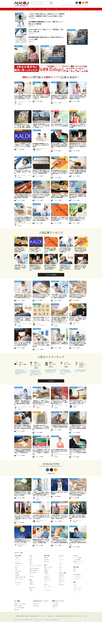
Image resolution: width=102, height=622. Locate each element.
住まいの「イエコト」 (19, 579)
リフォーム (17, 561)
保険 (30, 561)
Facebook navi (55, 605)
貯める (31, 557)
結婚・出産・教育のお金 (34, 568)
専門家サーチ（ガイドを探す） (20, 603)
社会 (60, 582)
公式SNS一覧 (78, 5)
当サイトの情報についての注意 (70, 616)
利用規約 (36, 616)
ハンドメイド (46, 574)
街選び (16, 569)
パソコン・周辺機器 (77, 557)
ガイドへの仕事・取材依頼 (19, 607)
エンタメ (75, 584)
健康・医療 (46, 555)
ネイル (60, 565)
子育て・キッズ (47, 580)
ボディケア (61, 563)
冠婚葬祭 (46, 571)
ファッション (73, 9)
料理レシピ (46, 569)
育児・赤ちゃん (47, 578)
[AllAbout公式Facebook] (76, 3)
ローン (31, 574)
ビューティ (35, 9)
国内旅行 (31, 583)
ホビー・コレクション (78, 588)
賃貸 (16, 567)
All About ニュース (36, 603)
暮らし (44, 9)
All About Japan (36, 605)
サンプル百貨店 (55, 603)
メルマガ (72, 5)
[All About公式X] (80, 3)
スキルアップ (61, 576)
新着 (22, 9)
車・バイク (83, 9)
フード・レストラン (48, 586)
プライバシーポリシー (43, 616)
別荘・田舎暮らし (18, 571)
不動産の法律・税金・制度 (20, 577)
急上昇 (18, 9)
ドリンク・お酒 (47, 590)
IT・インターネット (77, 563)
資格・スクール (62, 578)
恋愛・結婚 (48, 9)
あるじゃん (32, 576)
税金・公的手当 (33, 572)
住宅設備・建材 (18, 563)
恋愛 (74, 569)
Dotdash (85, 619)
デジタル (39, 9)
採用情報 (22, 616)
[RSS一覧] (83, 3)
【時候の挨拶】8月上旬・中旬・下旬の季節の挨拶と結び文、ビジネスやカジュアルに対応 (65, 372)
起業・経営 (61, 580)
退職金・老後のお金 (33, 570)
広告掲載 (31, 616)
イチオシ (54, 607)
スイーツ (46, 588)
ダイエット (61, 567)
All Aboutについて (51, 616)
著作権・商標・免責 (60, 616)
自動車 (31, 589)
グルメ (78, 9)
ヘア (60, 561)
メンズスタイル (61, 9)
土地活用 (16, 573)
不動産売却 (17, 575)
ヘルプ (85, 616)
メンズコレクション (77, 576)
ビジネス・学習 (54, 9)
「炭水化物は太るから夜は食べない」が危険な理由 (80, 370)
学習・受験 (61, 584)
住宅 (24, 9)
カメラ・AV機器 (77, 559)
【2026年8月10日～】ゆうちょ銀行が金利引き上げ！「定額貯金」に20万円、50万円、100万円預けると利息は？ (35, 373)
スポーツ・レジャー (77, 590)
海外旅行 (31, 582)
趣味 (69, 9)
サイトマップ (65, 5)
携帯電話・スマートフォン (79, 561)
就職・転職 (61, 574)
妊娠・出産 (46, 576)
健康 (31, 9)
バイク (31, 591)
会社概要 (17, 616)
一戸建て (16, 557)
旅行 (66, 9)
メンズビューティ (77, 578)
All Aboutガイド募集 (18, 605)
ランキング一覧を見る (51, 274)
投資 (30, 559)
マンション (17, 559)
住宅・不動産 (18, 555)
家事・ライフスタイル (48, 567)
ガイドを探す (85, 5)
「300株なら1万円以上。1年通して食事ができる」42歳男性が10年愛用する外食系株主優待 (20, 372)
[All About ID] (86, 3)
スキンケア (61, 559)
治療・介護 (46, 561)
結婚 (74, 571)
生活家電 (46, 573)
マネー (27, 9)
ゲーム (75, 586)
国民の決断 (16, 609)
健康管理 (46, 557)
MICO (60, 569)
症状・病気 (46, 559)
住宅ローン (32, 563)
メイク (60, 557)
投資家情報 (27, 616)
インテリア (17, 565)
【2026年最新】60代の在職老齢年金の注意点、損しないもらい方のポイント (50, 371)
